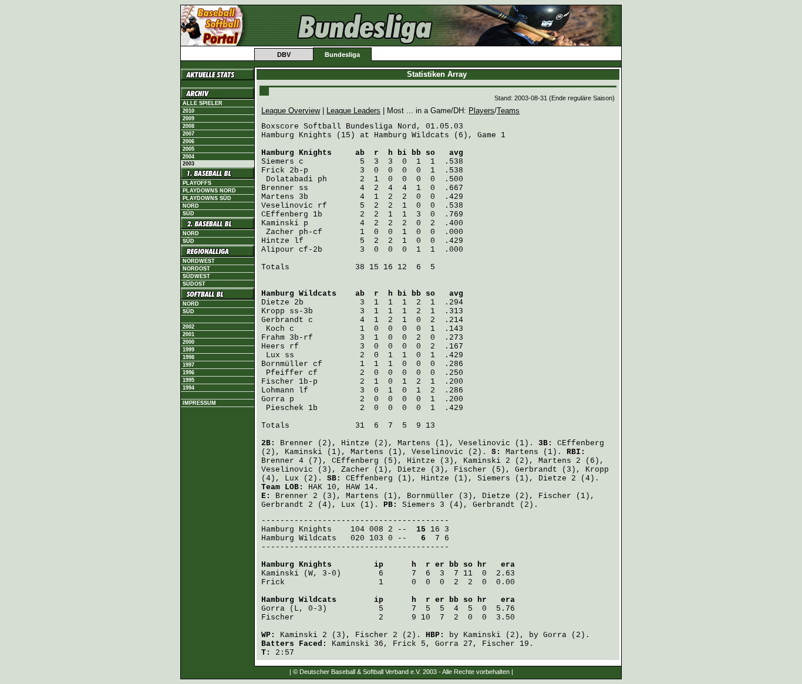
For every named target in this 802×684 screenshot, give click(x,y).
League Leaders (353, 110)
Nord (191, 206)
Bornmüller (284, 364)
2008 (188, 126)
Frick (273, 170)
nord (191, 233)
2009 (188, 118)
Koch (275, 328)
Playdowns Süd (207, 198)
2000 (188, 342)
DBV (284, 54)
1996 (188, 372)
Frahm (273, 337)
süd (188, 241)
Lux (273, 355)
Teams (508, 110)
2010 (188, 111)
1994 (188, 388)
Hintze (275, 240)
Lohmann (277, 390)
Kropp (273, 311)
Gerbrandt (282, 320)
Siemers (277, 161)
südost (194, 284)
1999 (188, 350)
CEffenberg (284, 214)
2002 (188, 327)
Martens (277, 196)
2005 (188, 149)
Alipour (277, 249)
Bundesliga (342, 54)
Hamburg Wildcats (298, 293)
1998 (188, 357)
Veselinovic (287, 205)
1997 (188, 365)
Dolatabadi (289, 179)
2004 (188, 157)
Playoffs (197, 183)
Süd (188, 213)
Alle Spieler (203, 103)
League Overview (290, 110)
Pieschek (285, 408)
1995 (188, 380)
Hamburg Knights (296, 152)
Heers (273, 346)
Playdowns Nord (209, 191)
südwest (196, 276)
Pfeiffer (285, 372)
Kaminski (280, 223)
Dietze (275, 302)
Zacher (280, 232)
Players (481, 110)
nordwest (199, 261)
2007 (188, 134)
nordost (196, 269)
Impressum (199, 403)
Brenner (277, 188)
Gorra (273, 399)
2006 (188, 141)
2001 (188, 334)
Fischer (277, 381)
